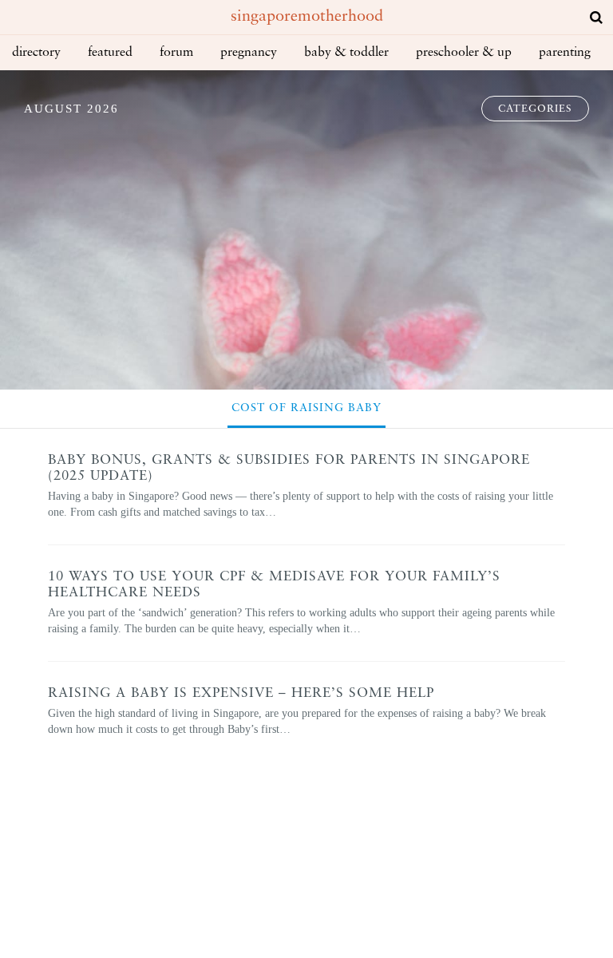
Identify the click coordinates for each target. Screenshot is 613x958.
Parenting (565, 52)
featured (110, 52)
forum (176, 52)
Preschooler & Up (464, 52)
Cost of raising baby (306, 408)
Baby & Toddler (346, 52)
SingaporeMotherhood (307, 17)
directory (36, 52)
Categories (535, 109)
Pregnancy (248, 52)
